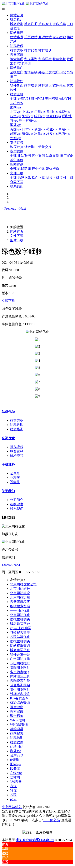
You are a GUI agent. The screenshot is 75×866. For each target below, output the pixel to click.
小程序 (15, 477)
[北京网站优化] (37, 4)
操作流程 (16, 447)
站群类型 (16, 420)
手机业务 (8, 464)
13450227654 (11, 565)
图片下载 (16, 240)
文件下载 (16, 236)
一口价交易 (51, 820)
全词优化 (8, 438)
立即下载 (8, 301)
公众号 (15, 473)
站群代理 (16, 425)
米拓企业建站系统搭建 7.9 (35, 840)
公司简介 (16, 500)
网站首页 (16, 15)
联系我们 (16, 508)
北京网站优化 (12, 807)
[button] (9, 208)
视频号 (15, 482)
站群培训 (16, 429)
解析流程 (16, 455)
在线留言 (16, 504)
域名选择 (16, 451)
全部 (13, 98)
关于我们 (8, 491)
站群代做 (8, 411)
